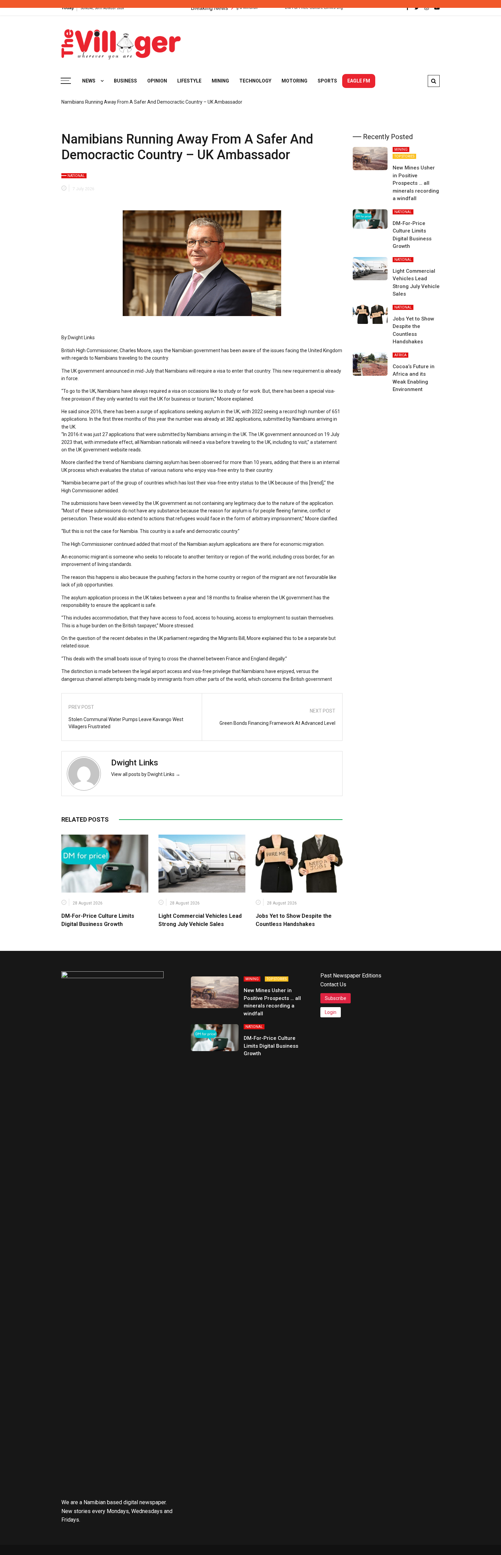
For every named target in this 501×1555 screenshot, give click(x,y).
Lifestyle (189, 81)
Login (330, 1012)
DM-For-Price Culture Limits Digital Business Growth (271, 1046)
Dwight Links (134, 762)
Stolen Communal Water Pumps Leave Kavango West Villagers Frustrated (126, 723)
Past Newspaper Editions (350, 975)
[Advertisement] (316, 41)
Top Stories (404, 156)
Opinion (157, 81)
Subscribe (335, 998)
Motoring (294, 81)
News (88, 81)
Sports (327, 81)
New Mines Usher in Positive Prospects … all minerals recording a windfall (416, 183)
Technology (255, 81)
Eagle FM (358, 81)
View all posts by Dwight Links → (145, 774)
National (76, 176)
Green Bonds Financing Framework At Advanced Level (277, 723)
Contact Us (333, 984)
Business (125, 81)
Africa (400, 355)
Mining (220, 81)
